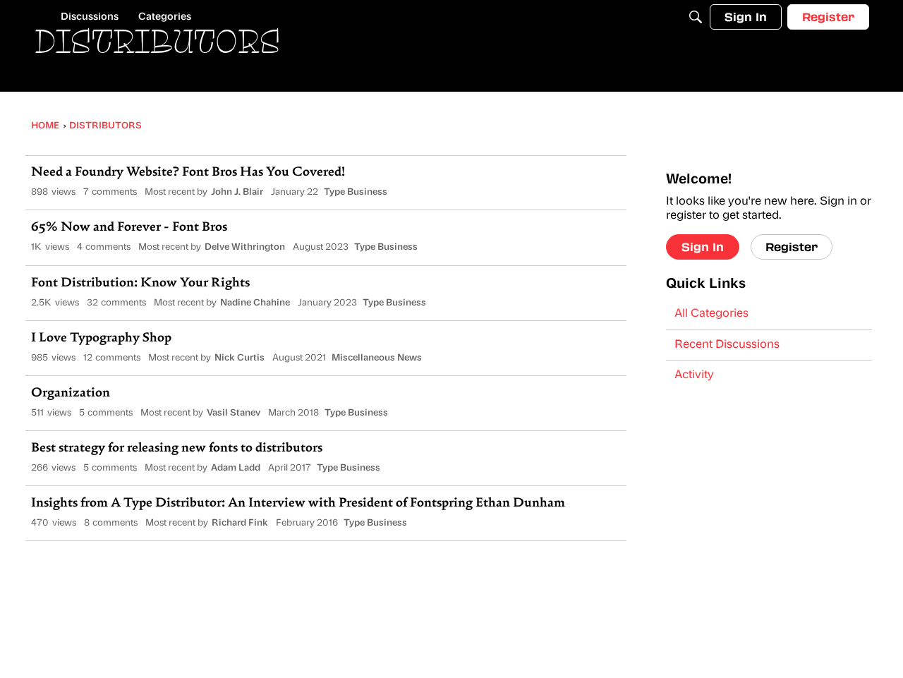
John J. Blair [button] (237, 192)
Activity (694, 375)
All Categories (711, 314)
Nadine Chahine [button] (255, 303)
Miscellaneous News (377, 358)
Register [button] (791, 246)
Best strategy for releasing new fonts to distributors (176, 448)
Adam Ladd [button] (235, 468)
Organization (70, 393)
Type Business (355, 192)
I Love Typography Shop (101, 338)
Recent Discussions (727, 345)
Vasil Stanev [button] (233, 413)
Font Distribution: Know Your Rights (140, 283)
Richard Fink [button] (240, 523)
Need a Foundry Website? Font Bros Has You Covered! (188, 173)
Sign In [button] (702, 246)
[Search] (695, 17)
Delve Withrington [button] (245, 247)
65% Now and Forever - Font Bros (129, 228)
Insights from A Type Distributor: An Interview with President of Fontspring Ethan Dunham (298, 503)
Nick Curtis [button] (239, 358)
